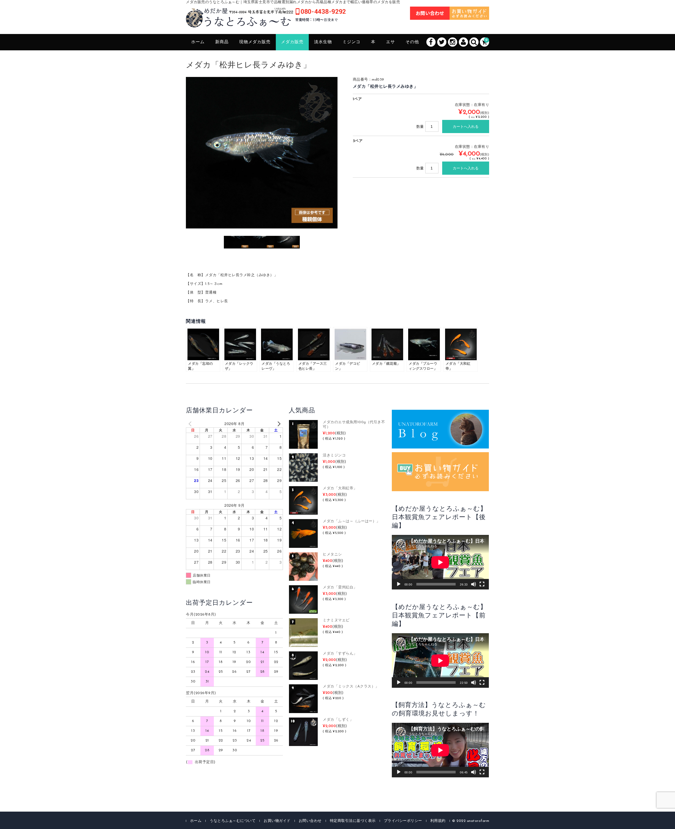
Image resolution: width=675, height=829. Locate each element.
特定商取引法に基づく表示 (353, 821)
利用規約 (438, 821)
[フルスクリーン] (482, 584)
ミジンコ (351, 42)
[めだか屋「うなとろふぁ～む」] (266, 21)
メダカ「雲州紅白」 (340, 587)
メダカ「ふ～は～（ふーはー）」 (351, 521)
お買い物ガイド (277, 821)
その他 (412, 42)
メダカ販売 (292, 42)
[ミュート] (473, 584)
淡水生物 (323, 42)
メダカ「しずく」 (338, 720)
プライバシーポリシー (403, 821)
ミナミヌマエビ (336, 620)
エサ (390, 42)
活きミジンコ (334, 455)
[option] (262, 152)
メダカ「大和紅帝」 (340, 488)
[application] (440, 562)
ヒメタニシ (332, 555)
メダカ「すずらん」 (340, 654)
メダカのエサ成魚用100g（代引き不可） (354, 424)
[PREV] (191, 423)
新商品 (222, 42)
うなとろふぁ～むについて (232, 821)
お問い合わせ (310, 821)
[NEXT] (278, 423)
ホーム (198, 42)
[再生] (398, 584)
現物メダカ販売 (255, 42)
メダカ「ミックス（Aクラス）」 (351, 687)
